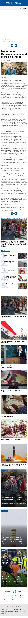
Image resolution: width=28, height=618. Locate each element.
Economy (13, 595)
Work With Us (17, 609)
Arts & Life (14, 597)
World (8, 39)
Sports (21, 597)
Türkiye (4, 595)
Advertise (3, 613)
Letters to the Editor (19, 611)
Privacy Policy (4, 609)
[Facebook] (12, 45)
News (2, 39)
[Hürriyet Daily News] (14, 3)
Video (4, 599)
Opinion (21, 595)
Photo (12, 599)
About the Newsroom (7, 611)
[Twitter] (16, 45)
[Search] (20, 8)
